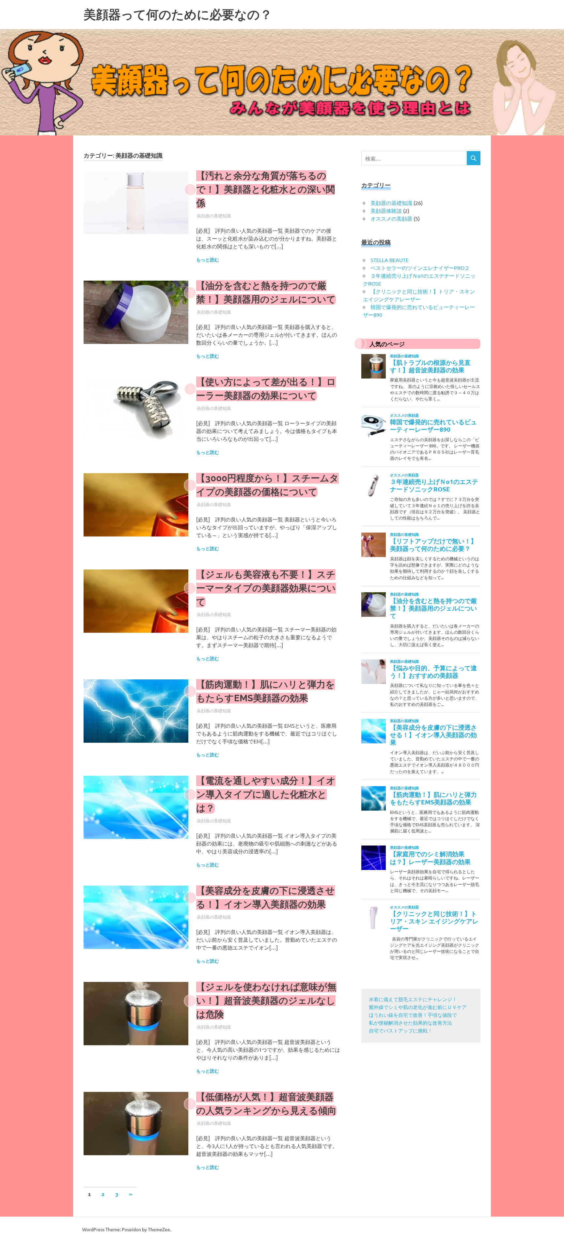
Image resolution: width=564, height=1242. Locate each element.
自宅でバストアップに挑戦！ (400, 1031)
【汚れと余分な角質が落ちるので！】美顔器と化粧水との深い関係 (265, 189)
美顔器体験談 (386, 210)
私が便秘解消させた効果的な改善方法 (410, 1023)
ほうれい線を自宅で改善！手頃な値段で (413, 1015)
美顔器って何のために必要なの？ (178, 14)
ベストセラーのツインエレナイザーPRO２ (420, 267)
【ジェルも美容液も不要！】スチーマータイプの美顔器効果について (266, 588)
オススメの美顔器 (391, 218)
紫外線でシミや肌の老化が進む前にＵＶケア (418, 1008)
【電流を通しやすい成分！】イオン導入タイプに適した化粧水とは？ (266, 794)
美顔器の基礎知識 (214, 215)
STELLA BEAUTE (389, 259)
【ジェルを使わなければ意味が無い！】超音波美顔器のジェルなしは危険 (266, 1001)
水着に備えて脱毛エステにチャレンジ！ (413, 1000)
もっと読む (207, 259)
